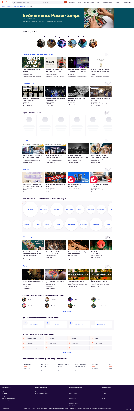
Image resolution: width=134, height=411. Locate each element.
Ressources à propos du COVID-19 (8, 400)
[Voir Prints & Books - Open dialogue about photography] (78, 245)
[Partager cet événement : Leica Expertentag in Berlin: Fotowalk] (109, 181)
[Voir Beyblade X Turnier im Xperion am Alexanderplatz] (55, 91)
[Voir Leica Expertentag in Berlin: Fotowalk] (101, 177)
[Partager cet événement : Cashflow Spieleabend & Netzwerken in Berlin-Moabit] (41, 248)
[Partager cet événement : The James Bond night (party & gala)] (41, 277)
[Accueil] (5, 2)
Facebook (104, 393)
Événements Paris (72, 390)
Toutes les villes (72, 405)
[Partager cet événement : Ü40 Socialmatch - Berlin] (109, 277)
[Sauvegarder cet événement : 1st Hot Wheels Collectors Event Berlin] (61, 181)
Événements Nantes (72, 401)
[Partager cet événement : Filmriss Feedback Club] (64, 248)
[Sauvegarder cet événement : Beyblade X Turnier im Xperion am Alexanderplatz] (61, 95)
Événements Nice (72, 398)
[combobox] (53, 2)
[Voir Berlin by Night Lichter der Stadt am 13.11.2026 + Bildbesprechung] (55, 148)
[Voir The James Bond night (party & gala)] (33, 274)
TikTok (103, 398)
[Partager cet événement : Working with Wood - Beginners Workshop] (109, 95)
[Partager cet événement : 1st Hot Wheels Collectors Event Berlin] (64, 181)
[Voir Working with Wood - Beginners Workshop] (101, 91)
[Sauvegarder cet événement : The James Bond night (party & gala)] (38, 277)
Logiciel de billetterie (6, 390)
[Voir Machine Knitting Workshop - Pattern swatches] (33, 91)
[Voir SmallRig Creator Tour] (78, 177)
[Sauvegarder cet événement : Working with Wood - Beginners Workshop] (106, 95)
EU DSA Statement (92, 408)
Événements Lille (72, 395)
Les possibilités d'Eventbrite (7, 395)
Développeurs (56, 408)
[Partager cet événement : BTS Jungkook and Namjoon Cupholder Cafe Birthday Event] (41, 181)
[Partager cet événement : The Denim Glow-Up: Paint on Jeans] (64, 277)
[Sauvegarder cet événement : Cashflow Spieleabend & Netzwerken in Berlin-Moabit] (38, 248)
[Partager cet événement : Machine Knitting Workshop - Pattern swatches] (41, 95)
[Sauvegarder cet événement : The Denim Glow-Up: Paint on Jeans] (61, 277)
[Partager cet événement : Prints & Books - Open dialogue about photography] (87, 248)
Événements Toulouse (73, 396)
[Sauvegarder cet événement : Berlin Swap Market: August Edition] (38, 66)
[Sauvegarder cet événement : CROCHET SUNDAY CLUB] (83, 95)
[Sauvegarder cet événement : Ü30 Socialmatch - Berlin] (83, 277)
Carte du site (4, 396)
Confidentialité (73, 408)
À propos (25, 408)
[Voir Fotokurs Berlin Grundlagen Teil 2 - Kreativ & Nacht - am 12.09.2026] (33, 148)
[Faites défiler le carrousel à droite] (109, 54)
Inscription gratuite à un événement (42, 393)
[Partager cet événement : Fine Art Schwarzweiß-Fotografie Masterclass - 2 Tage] (87, 152)
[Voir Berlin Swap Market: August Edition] (33, 62)
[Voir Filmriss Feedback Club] (55, 245)
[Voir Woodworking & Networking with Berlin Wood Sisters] (55, 62)
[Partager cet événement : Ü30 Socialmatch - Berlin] (87, 277)
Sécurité (50, 408)
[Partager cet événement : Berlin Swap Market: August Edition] (41, 66)
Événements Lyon (72, 391)
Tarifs (3, 391)
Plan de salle (4, 393)
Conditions (66, 408)
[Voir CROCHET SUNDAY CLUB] (78, 91)
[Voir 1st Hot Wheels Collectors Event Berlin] (55, 177)
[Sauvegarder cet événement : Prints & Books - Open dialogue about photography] (83, 248)
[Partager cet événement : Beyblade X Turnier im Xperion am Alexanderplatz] (64, 95)
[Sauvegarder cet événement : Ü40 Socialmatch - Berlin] (106, 277)
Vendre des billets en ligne (40, 390)
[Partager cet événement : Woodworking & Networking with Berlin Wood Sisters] (64, 66)
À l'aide (33, 408)
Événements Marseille (73, 393)
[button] (98, 2)
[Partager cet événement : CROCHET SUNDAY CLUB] (87, 95)
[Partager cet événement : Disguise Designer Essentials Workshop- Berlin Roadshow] (87, 66)
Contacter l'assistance (106, 390)
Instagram (104, 396)
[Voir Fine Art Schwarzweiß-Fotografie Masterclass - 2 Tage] (78, 148)
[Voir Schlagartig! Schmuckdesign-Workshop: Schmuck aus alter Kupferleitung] (101, 62)
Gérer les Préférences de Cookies (104, 408)
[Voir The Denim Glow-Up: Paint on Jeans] (55, 274)
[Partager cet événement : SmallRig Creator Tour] (87, 181)
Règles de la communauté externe (8, 398)
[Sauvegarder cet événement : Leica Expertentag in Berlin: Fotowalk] (106, 181)
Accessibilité (79, 408)
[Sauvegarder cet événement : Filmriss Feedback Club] (61, 248)
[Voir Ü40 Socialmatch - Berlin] (101, 274)
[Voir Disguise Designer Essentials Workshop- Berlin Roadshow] (78, 62)
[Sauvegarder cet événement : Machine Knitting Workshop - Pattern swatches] (38, 95)
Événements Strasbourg (73, 403)
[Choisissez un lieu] (41, 2)
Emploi (37, 408)
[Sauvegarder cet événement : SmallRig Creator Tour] (83, 181)
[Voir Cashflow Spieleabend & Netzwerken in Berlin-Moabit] (33, 245)
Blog (29, 408)
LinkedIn (104, 395)
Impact (45, 408)
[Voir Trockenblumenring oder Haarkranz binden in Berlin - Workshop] (101, 148)
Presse (41, 408)
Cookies (85, 408)
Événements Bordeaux (73, 400)
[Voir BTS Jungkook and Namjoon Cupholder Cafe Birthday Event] (33, 177)
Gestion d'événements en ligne (41, 391)
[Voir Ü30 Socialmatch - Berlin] (78, 274)
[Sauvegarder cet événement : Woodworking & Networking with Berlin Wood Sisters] (61, 66)
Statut (61, 408)
